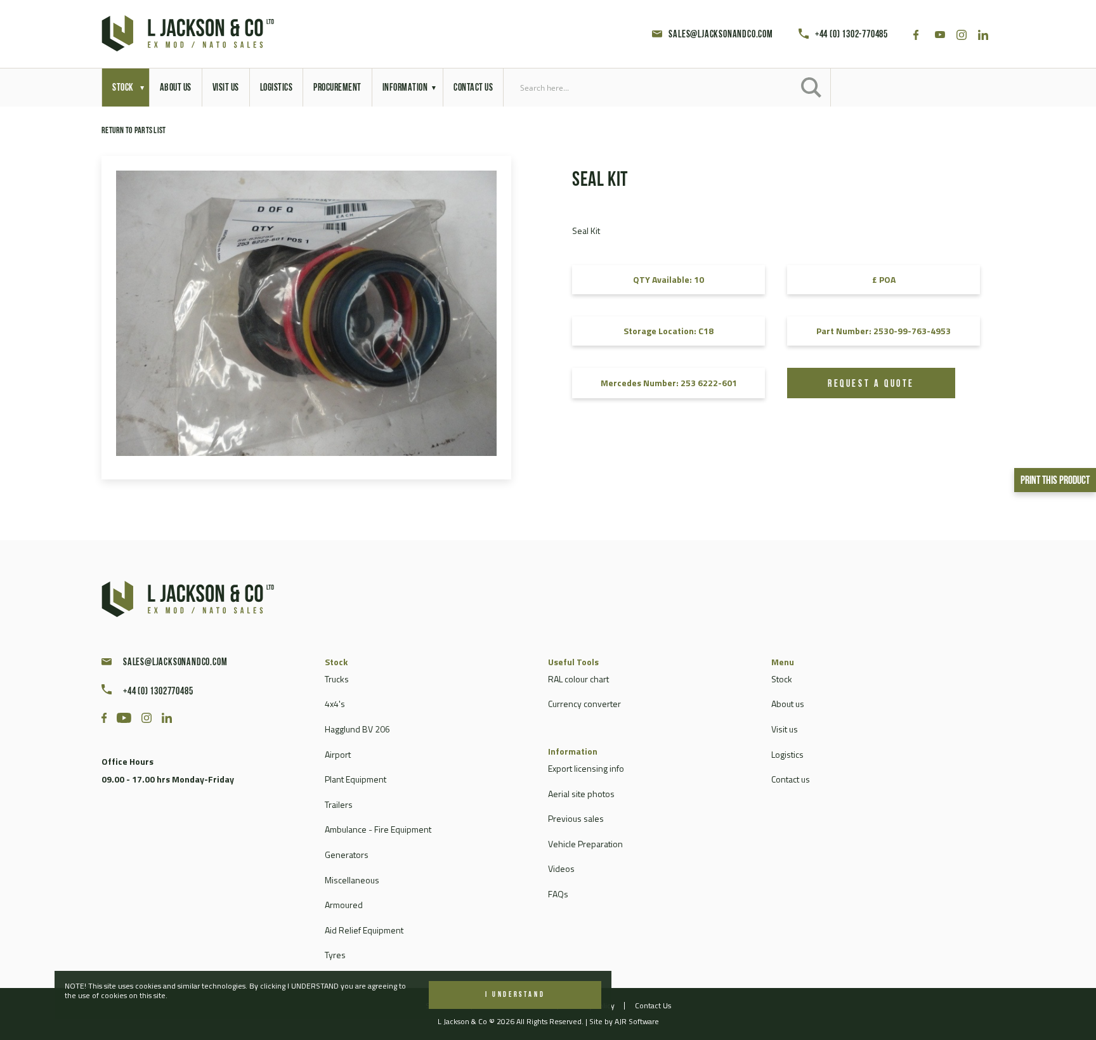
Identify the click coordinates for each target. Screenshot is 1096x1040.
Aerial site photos (581, 793)
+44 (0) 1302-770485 (851, 35)
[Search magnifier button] (811, 87)
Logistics (787, 754)
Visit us (784, 729)
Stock (781, 679)
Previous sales (576, 818)
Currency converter (584, 703)
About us (787, 703)
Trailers (339, 804)
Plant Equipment (355, 779)
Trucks (337, 679)
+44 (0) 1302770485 (158, 692)
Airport (338, 754)
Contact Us (653, 1005)
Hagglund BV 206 (357, 729)
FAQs (558, 893)
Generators (347, 854)
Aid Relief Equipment (364, 930)
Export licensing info (586, 768)
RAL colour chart (578, 679)
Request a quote (871, 384)
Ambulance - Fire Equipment (378, 829)
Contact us (790, 779)
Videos (561, 868)
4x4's (335, 703)
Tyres (335, 954)
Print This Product (1055, 481)
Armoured (344, 904)
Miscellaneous (352, 880)
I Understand (515, 995)
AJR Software (637, 1021)
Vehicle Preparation (585, 843)
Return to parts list (133, 131)
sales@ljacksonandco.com (721, 35)
